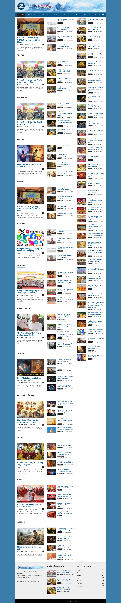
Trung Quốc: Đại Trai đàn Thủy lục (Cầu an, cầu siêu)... (65, 512)
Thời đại (70, 15)
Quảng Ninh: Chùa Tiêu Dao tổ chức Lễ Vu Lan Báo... (29, 81)
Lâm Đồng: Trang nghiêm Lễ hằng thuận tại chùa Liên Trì (65, 273)
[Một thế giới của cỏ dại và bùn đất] (30, 536)
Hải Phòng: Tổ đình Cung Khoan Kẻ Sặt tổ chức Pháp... (65, 104)
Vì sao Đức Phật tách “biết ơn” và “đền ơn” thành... (29, 165)
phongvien (20, 295)
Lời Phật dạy (60, 456)
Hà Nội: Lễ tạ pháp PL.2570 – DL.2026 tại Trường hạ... (95, 182)
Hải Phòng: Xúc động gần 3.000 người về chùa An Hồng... (95, 217)
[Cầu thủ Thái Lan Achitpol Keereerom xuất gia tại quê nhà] (51, 327)
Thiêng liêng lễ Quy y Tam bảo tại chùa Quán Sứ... (95, 105)
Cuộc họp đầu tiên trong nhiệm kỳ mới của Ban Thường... (94, 243)
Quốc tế (19, 501)
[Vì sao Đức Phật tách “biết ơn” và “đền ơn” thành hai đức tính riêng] (30, 153)
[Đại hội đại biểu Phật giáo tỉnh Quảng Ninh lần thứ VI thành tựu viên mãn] (81, 210)
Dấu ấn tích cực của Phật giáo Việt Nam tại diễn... (64, 495)
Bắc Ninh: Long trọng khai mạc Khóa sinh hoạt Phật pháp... (64, 282)
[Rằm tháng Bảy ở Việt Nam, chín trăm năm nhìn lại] (30, 409)
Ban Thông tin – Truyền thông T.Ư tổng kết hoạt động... (64, 316)
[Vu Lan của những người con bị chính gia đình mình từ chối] (51, 165)
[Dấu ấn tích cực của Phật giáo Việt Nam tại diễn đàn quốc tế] (51, 497)
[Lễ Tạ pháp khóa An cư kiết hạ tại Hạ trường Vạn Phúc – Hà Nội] (81, 167)
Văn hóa (78, 15)
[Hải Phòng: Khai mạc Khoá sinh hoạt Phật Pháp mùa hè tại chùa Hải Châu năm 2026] (51, 300)
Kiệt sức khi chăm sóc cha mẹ (65, 146)
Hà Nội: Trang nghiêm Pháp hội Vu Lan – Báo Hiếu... (95, 260)
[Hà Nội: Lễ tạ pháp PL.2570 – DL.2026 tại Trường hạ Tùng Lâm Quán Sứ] (81, 184)
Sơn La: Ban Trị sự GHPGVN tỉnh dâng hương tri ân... (95, 313)
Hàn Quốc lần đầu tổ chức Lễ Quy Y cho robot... (29, 505)
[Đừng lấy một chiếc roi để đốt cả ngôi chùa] (51, 21)
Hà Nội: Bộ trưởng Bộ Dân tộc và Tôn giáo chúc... (65, 87)
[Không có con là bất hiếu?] (51, 216)
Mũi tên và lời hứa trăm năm (65, 368)
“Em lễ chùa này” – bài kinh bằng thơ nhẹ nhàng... (64, 546)
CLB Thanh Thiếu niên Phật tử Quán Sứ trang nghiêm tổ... (95, 140)
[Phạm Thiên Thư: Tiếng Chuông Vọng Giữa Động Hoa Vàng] (51, 556)
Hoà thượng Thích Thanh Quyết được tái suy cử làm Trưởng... (95, 200)
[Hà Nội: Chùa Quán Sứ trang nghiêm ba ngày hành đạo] (81, 81)
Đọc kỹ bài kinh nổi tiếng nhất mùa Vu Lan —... (64, 453)
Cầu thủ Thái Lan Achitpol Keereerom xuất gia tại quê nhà (65, 326)
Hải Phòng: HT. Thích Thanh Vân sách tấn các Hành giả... (65, 444)
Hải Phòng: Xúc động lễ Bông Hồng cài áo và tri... (96, 157)
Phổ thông (60, 464)
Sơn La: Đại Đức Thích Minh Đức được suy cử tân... (95, 286)
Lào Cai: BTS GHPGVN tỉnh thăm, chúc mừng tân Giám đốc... (95, 252)
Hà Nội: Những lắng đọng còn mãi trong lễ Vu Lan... (95, 277)
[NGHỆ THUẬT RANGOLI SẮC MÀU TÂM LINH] (81, 323)
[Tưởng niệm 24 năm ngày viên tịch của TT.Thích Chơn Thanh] (51, 404)
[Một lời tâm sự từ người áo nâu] (51, 241)
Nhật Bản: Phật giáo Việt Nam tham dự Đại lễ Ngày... (65, 486)
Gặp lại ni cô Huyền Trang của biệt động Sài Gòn (64, 411)
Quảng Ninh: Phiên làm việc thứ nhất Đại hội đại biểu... (95, 234)
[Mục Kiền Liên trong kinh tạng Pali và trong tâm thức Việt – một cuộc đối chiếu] (51, 463)
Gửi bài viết (81, 601)
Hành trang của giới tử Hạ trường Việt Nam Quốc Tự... (65, 37)
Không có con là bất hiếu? (64, 213)
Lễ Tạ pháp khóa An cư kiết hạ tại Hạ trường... (95, 165)
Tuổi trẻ (62, 15)
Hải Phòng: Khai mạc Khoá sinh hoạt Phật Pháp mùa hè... (65, 298)
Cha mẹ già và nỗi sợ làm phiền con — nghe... (64, 155)
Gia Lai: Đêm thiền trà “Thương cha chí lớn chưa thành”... (64, 122)
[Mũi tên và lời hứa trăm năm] (51, 370)
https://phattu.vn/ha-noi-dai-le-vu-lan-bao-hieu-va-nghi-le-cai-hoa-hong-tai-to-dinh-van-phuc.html (96, 305)
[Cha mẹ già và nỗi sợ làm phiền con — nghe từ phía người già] (51, 157)
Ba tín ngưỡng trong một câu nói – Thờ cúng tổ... (65, 205)
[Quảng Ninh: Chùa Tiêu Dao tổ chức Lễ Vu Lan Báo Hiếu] (30, 69)
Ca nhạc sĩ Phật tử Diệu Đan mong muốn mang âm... (65, 335)
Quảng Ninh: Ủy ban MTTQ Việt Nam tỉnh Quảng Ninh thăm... (64, 113)
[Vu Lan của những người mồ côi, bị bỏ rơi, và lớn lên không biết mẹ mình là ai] (51, 174)
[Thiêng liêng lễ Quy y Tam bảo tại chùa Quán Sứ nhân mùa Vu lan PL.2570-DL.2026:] (81, 107)
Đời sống (44, 15)
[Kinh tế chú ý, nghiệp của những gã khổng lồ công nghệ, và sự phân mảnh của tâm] (51, 387)
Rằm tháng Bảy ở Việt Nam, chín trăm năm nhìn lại (28, 421)
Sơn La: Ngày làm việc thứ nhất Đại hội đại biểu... (95, 294)
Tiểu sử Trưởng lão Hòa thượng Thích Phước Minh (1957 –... (64, 420)
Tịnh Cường (20, 84)
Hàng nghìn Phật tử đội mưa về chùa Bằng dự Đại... (65, 130)
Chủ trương (68, 601)
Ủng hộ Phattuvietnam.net (92, 601)
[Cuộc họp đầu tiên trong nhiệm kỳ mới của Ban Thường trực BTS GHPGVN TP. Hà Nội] (81, 244)
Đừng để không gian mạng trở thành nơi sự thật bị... (29, 249)
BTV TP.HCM (20, 44)
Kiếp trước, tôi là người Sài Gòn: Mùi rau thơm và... (64, 537)
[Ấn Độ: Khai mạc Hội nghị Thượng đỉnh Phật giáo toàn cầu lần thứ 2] (51, 505)
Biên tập (74, 601)
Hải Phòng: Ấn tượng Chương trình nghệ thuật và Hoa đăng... (96, 174)
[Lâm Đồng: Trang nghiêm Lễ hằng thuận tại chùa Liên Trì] (51, 274)
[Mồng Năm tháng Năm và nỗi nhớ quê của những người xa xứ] (51, 531)
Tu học (19, 459)
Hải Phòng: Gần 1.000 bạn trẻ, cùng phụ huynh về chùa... (65, 290)
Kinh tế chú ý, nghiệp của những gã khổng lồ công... (64, 385)
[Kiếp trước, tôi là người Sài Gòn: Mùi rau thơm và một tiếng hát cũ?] (51, 539)
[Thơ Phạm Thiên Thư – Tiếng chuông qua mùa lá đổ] (30, 322)
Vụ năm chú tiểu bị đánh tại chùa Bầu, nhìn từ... (65, 28)
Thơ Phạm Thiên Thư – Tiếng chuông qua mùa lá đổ (29, 334)
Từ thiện (79, 583)
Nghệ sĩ (59, 338)
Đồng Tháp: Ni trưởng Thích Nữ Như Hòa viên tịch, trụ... (65, 428)
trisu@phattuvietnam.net (33, 581)
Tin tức (28, 15)
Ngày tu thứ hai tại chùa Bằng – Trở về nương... (94, 122)
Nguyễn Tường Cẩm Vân (23, 467)
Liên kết (102, 601)
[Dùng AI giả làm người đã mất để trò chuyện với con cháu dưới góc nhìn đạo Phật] (30, 367)
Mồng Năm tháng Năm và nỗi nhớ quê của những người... (65, 529)
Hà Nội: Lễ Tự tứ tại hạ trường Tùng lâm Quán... (64, 70)
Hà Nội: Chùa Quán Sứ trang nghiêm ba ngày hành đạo (95, 79)
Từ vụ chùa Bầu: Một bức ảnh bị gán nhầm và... (65, 230)
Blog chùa (36, 15)
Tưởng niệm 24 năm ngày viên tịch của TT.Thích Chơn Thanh (65, 403)
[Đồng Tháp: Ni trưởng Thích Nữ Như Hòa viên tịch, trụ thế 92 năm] (51, 430)
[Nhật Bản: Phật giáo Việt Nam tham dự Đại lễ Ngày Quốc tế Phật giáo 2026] (51, 488)
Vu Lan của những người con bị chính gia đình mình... (65, 163)
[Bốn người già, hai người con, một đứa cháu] (51, 362)
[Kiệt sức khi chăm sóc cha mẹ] (51, 148)
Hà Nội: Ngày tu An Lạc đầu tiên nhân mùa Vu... (95, 131)
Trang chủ (21, 15)
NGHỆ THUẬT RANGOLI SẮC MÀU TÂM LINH (95, 322)
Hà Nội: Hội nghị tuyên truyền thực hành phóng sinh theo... (96, 269)
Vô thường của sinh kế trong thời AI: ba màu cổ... (65, 377)
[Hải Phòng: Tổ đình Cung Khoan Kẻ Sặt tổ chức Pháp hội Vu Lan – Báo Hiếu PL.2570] (51, 106)
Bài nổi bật (20, 35)
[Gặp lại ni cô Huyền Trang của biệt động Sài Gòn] (51, 412)
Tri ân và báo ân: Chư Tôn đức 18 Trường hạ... (95, 191)
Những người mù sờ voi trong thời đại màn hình (64, 470)
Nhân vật (60, 424)
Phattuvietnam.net (22, 169)
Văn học (86, 15)
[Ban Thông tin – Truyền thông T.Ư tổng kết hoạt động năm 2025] (51, 317)
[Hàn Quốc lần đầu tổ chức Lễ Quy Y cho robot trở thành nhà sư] (30, 494)
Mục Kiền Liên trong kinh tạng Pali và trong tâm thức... (65, 461)
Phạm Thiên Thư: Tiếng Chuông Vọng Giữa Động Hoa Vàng (64, 555)
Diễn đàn (53, 15)
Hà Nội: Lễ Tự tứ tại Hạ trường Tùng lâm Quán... (30, 463)
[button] (103, 15)
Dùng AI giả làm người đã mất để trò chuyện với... (29, 379)
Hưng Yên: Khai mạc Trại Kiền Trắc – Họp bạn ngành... (29, 292)
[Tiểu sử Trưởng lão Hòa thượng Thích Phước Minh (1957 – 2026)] (51, 421)
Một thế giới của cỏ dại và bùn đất (29, 548)
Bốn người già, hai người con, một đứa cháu (64, 360)
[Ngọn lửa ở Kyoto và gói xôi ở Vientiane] (51, 199)
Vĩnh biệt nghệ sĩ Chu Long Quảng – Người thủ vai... (64, 343)
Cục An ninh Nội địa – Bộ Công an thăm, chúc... (64, 62)
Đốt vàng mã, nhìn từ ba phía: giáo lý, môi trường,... (64, 45)
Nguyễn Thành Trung (22, 253)
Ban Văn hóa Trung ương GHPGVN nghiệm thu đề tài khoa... (28, 40)
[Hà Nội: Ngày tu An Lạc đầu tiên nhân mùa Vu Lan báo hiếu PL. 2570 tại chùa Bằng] (81, 133)
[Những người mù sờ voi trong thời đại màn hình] (51, 472)
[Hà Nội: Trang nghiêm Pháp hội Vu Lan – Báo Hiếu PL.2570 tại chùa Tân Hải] (81, 262)
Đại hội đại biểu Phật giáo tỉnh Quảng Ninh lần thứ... (95, 208)
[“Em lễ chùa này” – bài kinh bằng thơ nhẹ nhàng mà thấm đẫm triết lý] (51, 548)
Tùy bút (19, 544)
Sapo (26, 601)
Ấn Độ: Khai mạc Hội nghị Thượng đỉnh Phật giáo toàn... (64, 504)
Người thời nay (21, 330)
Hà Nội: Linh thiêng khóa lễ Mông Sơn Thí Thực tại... (64, 79)
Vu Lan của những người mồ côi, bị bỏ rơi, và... (65, 172)
